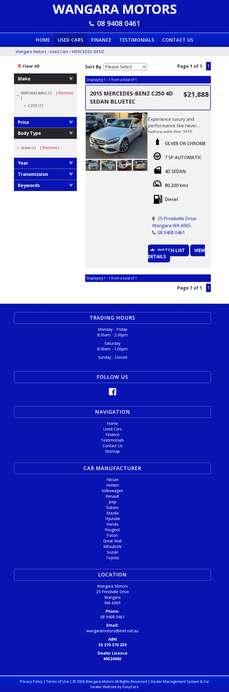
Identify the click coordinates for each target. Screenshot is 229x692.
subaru (112, 507)
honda (112, 524)
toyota (112, 557)
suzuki (112, 552)
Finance (101, 40)
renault (112, 496)
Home (43, 40)
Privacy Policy (32, 681)
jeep (112, 501)
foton (112, 535)
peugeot (112, 529)
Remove (65, 92)
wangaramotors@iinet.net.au (112, 630)
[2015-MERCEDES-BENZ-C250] (116, 135)
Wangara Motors (31, 51)
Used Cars (71, 40)
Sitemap (112, 451)
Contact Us (178, 40)
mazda (112, 513)
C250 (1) (35, 105)
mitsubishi (112, 546)
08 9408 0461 (118, 23)
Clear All (30, 66)
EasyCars (131, 686)
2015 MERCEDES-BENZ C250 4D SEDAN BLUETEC (131, 97)
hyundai (112, 518)
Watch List (171, 250)
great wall (112, 540)
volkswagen (112, 490)
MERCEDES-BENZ (87, 51)
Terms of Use (58, 681)
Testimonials (136, 40)
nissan (112, 479)
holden (112, 485)
